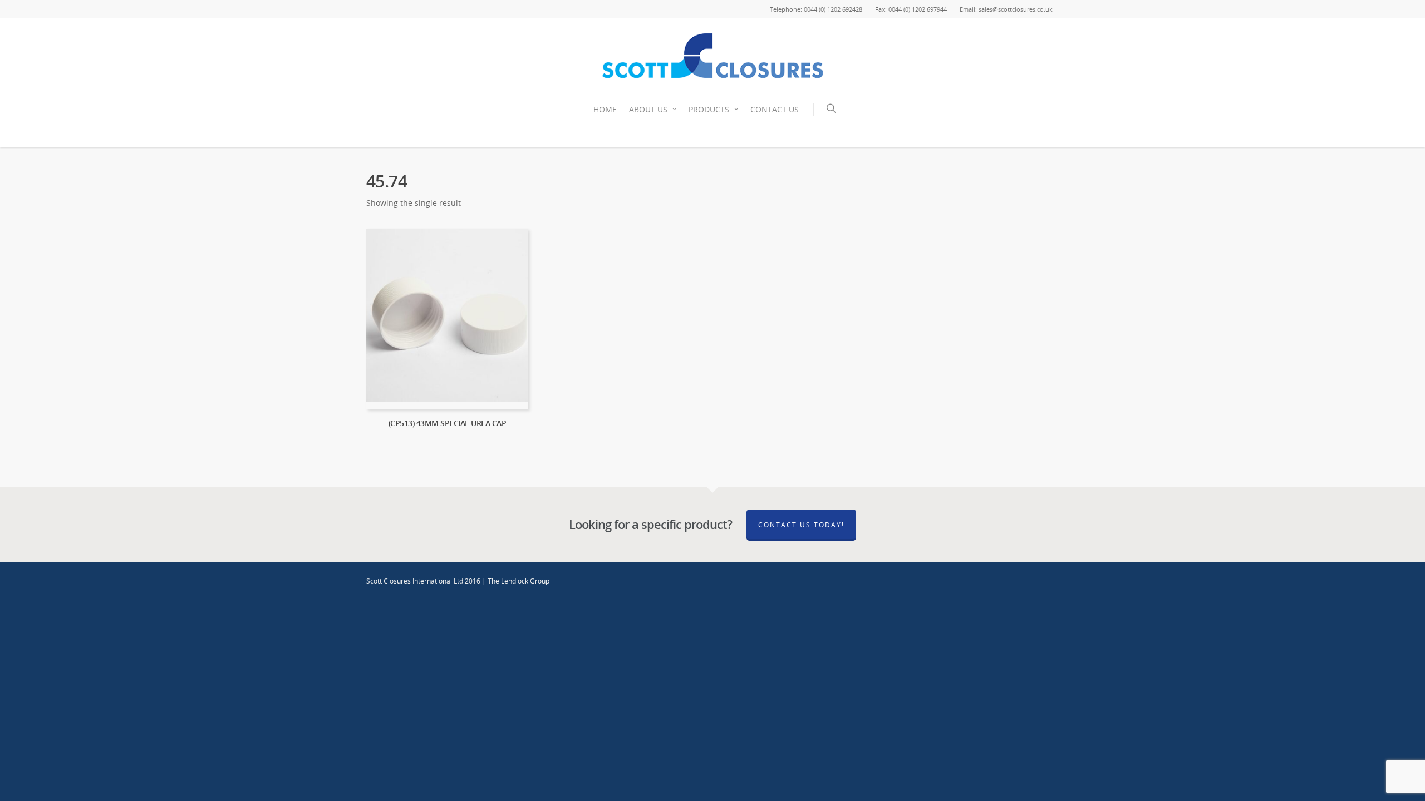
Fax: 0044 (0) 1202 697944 (911, 9)
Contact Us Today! (801, 525)
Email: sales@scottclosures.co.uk (1006, 9)
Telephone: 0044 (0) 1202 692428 (816, 9)
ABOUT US (648, 109)
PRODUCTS (709, 109)
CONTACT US (774, 109)
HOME (605, 109)
